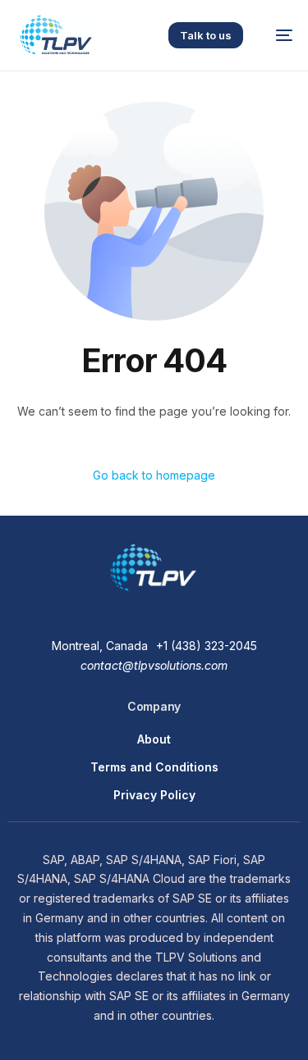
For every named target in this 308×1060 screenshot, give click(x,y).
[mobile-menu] (276, 36)
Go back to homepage (154, 475)
